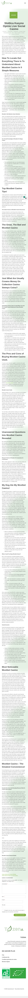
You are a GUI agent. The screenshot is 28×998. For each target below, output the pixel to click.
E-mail (3, 899)
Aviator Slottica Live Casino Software (9, 874)
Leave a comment (15, 34)
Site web (3, 904)
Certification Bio (5, 957)
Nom (3, 896)
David (5, 31)
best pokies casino (9, 382)
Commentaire (5, 883)
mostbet (19, 32)
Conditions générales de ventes (9, 959)
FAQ (3, 955)
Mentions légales (6, 961)
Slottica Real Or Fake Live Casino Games (10, 875)
